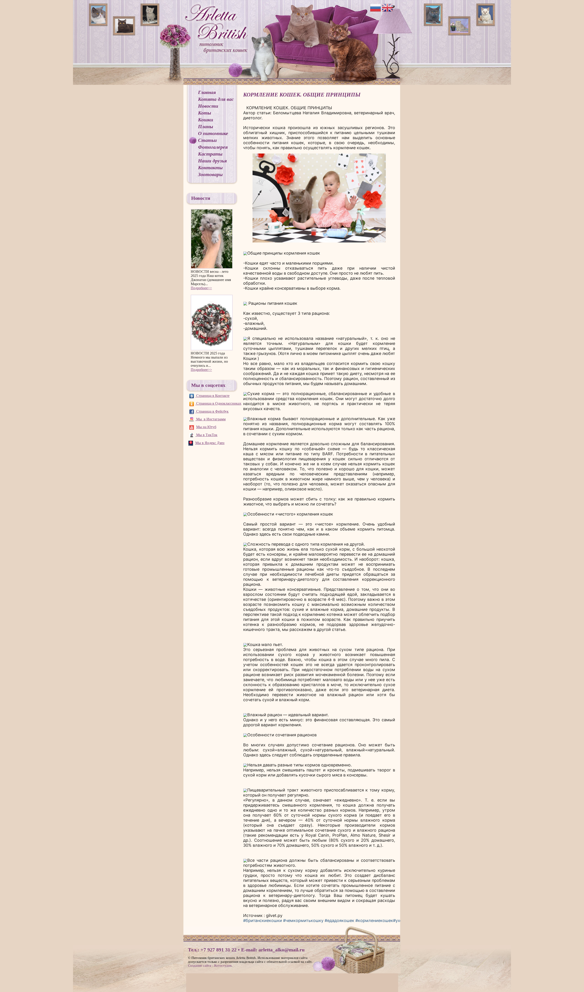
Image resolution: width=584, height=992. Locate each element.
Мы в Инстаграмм (210, 419)
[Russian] (375, 7)
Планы (205, 126)
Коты (204, 113)
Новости (208, 106)
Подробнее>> (201, 288)
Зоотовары (210, 174)
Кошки (205, 119)
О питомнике (213, 133)
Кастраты (210, 154)
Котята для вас (216, 99)
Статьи (207, 140)
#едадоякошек (339, 920)
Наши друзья (212, 161)
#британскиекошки (262, 920)
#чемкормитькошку (303, 920)
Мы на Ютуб (206, 427)
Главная (207, 92)
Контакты (210, 167)
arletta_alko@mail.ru (281, 950)
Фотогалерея (213, 147)
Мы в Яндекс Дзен (209, 443)
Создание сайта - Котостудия (210, 965)
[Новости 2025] (212, 323)
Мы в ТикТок (206, 435)
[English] (387, 7)
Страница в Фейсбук (212, 411)
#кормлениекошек (374, 920)
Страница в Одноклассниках (218, 403)
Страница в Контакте (212, 396)
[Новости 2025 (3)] (212, 239)
